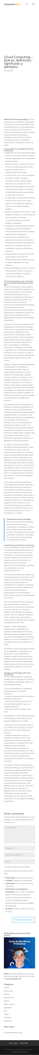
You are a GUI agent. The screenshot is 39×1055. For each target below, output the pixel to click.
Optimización (9, 998)
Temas (6, 1014)
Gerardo (10, 71)
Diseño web (8, 991)
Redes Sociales (9, 1004)
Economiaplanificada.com (13, 1033)
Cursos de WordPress (20, 1052)
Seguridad (7, 1008)
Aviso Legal (13, 1043)
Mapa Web (24, 1043)
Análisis (7, 988)
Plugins (6, 1001)
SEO (5, 1011)
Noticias (7, 994)
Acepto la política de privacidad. (18, 867)
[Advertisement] (19, 35)
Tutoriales (7, 1018)
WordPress (8, 1021)
